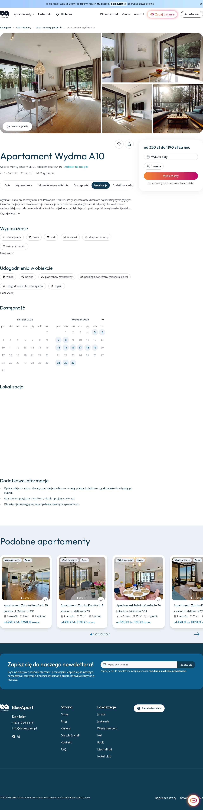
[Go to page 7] (107, 634)
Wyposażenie (24, 185)
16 (47, 347)
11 (10, 347)
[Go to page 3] (96, 634)
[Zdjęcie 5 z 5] (30, 598)
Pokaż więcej (6, 253)
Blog (64, 721)
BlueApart (5, 27)
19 (17, 355)
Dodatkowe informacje (127, 185)
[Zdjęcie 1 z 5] (21, 598)
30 (47, 363)
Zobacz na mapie (76, 167)
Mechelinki (104, 749)
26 (17, 363)
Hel (99, 735)
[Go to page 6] (104, 634)
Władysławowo (107, 728)
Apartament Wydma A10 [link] (81, 27)
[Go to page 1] (91, 634)
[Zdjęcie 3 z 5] (26, 598)
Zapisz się (186, 664)
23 (47, 355)
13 (25, 347)
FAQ (63, 749)
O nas (126, 14)
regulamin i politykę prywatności (167, 670)
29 (39, 363)
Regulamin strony (165, 798)
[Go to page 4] (99, 634)
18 (10, 355)
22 (39, 355)
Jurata (101, 714)
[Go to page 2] (94, 634)
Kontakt (139, 14)
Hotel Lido (45, 14)
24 (3, 363)
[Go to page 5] (101, 634)
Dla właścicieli (109, 14)
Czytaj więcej (8, 213)
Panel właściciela (151, 708)
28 (32, 363)
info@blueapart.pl (24, 728)
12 (17, 347)
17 (3, 355)
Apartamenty (22, 14)
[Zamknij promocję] (201, 4)
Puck (100, 742)
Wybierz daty (171, 176)
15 (39, 347)
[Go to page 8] (109, 634)
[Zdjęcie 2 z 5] (23, 598)
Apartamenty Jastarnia (49, 27)
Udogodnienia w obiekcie (53, 185)
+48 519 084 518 (22, 723)
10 (3, 347)
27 (25, 363)
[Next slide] (196, 634)
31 (3, 370)
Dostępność (81, 185)
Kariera (66, 728)
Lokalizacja (100, 185)
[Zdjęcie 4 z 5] (28, 598)
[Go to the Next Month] (102, 319)
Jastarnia (103, 721)
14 (32, 347)
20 (25, 355)
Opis (7, 185)
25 (10, 363)
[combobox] (154, 166)
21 (32, 355)
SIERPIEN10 (117, 3)
